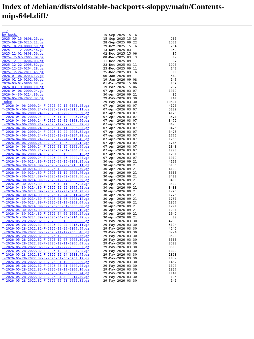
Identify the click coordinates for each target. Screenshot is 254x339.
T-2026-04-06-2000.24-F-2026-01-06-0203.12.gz (45, 143)
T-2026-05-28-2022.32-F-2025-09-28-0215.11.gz (45, 225)
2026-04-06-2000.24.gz (23, 91)
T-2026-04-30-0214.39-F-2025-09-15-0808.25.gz (45, 161)
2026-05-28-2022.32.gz (23, 98)
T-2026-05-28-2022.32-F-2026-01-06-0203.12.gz (45, 258)
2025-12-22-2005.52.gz (23, 65)
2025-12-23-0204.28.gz (23, 68)
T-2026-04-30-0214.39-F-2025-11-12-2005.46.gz (45, 172)
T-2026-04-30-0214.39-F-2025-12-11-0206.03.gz (45, 184)
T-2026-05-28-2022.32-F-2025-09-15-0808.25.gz (45, 221)
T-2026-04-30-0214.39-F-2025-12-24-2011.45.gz (45, 195)
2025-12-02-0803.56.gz (23, 53)
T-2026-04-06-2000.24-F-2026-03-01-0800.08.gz (45, 150)
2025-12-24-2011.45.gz (23, 72)
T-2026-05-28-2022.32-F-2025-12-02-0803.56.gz (45, 236)
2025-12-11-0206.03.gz (23, 61)
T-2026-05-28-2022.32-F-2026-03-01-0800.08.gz (45, 266)
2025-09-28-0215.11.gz (23, 42)
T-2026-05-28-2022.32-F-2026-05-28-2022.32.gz (45, 280)
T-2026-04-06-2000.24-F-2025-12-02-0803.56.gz (45, 120)
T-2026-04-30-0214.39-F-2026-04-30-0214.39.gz (45, 217)
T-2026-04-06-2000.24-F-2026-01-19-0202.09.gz (45, 146)
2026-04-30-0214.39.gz (23, 94)
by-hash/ (10, 35)
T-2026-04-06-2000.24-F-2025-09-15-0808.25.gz (45, 105)
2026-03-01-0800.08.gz (23, 83)
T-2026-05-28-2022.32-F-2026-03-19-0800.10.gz (45, 269)
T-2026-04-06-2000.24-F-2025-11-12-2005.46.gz (45, 117)
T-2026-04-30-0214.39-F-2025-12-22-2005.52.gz (45, 187)
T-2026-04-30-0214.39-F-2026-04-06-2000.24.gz (45, 213)
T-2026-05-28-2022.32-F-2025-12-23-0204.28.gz (45, 251)
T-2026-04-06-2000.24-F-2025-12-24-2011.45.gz (45, 139)
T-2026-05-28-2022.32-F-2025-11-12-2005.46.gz (45, 232)
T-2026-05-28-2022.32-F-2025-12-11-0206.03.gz (45, 243)
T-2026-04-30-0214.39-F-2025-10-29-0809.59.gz (45, 169)
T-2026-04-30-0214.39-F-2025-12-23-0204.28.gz (45, 191)
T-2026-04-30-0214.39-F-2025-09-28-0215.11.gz (45, 165)
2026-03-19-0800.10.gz (23, 87)
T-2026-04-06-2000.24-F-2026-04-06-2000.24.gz (45, 158)
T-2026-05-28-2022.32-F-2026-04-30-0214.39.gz (45, 277)
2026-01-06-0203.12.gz (23, 76)
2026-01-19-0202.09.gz (23, 79)
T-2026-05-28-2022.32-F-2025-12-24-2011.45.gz (45, 254)
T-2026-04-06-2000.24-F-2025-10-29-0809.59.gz (45, 113)
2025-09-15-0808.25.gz (23, 38)
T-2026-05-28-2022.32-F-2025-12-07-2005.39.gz (45, 239)
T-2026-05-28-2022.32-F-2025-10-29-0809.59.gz (45, 228)
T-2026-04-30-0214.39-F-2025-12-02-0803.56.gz (45, 176)
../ (5, 31)
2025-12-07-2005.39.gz (23, 57)
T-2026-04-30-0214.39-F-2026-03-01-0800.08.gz (45, 206)
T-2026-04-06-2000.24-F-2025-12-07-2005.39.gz (45, 124)
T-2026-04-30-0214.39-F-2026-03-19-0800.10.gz (45, 210)
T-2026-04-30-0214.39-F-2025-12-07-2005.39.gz (45, 180)
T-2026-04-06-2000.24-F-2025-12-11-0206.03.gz (45, 128)
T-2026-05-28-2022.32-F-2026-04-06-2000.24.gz (45, 273)
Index (7, 102)
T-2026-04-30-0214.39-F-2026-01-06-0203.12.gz (45, 199)
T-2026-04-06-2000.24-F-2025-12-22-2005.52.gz (45, 132)
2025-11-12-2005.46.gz (23, 50)
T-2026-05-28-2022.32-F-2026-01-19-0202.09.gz (45, 262)
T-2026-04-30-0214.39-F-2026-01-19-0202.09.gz (45, 202)
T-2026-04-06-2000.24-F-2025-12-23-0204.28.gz (45, 135)
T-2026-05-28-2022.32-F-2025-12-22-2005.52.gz (45, 247)
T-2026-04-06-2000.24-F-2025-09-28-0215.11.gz (45, 109)
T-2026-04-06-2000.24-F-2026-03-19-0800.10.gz (45, 154)
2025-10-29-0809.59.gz (23, 46)
